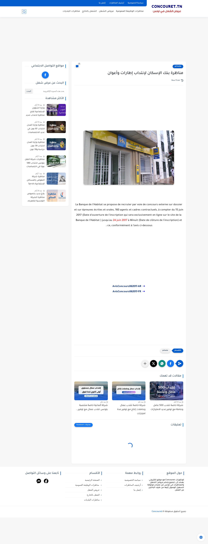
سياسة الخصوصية (135, 3)
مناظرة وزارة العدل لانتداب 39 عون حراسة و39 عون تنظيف (36, 146)
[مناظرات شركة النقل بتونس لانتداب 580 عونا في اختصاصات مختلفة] (56, 161)
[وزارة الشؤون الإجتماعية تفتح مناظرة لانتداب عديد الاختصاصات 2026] (56, 110)
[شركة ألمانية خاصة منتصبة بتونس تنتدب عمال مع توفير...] (91, 390)
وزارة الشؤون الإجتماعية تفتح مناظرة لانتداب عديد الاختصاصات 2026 (35, 112)
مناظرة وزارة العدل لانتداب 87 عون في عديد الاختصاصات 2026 (36, 129)
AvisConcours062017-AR (126, 286)
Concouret (157, 512)
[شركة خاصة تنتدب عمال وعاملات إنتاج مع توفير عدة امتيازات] (129, 390)
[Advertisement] (104, 39)
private (178, 66)
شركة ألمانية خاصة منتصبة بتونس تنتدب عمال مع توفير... (92, 407)
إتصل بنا (102, 3)
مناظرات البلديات (71, 11)
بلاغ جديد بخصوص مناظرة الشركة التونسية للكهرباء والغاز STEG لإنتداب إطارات (35, 198)
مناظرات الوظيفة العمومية (130, 11)
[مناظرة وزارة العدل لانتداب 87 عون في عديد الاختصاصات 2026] (56, 127)
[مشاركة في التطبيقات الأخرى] (145, 363)
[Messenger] (39, 481)
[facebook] (45, 75)
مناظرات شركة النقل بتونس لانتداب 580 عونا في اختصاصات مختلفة (35, 163)
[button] (170, 363)
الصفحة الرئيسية (92, 480)
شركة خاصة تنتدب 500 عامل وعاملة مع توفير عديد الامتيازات (167, 407)
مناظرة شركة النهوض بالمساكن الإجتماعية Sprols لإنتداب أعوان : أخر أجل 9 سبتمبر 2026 (35, 181)
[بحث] (24, 11)
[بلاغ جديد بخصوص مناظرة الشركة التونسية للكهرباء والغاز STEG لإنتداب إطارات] (56, 196)
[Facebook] (46, 481)
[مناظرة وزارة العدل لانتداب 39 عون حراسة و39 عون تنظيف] (56, 144)
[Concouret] (167, 8)
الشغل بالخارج (89, 11)
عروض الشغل (106, 11)
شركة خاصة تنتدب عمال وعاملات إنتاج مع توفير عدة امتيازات (131, 409)
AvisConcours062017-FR (127, 291)
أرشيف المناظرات (116, 3)
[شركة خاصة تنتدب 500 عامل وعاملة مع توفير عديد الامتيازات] (166, 390)
